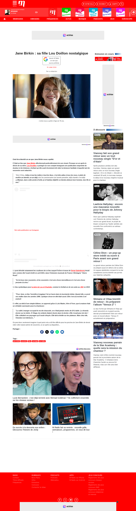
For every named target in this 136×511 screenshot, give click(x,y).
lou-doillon (42, 341)
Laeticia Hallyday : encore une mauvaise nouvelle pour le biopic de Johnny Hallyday (108, 208)
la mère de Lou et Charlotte (42, 287)
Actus (68, 19)
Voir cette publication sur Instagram (26, 230)
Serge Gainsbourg (78, 270)
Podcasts (98, 19)
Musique (82, 19)
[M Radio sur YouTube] (71, 500)
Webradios (18, 19)
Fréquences (52, 19)
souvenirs (24, 341)
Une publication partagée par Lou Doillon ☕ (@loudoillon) (51, 266)
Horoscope (127, 19)
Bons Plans (36, 478)
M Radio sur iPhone (76, 478)
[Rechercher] (122, 4)
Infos (33, 480)
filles (29, 341)
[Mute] (36, 12)
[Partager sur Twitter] (46, 333)
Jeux (112, 19)
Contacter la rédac (39, 487)
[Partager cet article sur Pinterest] (51, 333)
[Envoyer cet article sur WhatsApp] (56, 333)
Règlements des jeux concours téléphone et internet (96, 492)
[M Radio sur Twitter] (65, 500)
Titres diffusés (18, 480)
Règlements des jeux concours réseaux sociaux (96, 480)
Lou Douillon (32, 166)
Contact (16, 478)
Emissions (34, 19)
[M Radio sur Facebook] (60, 500)
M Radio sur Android (77, 480)
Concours (35, 485)
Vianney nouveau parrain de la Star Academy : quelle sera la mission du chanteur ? (107, 346)
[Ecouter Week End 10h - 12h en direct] (108, 59)
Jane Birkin (31, 163)
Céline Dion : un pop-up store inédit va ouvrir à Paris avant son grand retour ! (107, 257)
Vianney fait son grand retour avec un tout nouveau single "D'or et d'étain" (106, 157)
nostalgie (35, 341)
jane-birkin (16, 341)
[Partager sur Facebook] (41, 333)
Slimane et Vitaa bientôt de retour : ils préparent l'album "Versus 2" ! (106, 302)
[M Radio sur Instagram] (76, 500)
